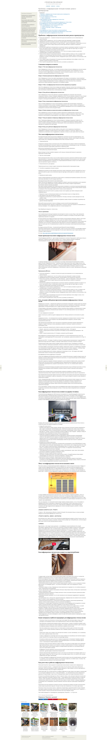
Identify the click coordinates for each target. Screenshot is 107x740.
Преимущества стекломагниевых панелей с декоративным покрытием (28, 17)
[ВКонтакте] (43, 699)
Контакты (43, 736)
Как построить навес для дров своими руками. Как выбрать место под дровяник (28, 21)
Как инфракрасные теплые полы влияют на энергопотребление (53, 30)
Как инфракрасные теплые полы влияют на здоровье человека (53, 23)
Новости (53, 6)
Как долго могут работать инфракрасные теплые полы (51, 32)
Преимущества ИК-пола (46, 20)
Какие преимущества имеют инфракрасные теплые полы (52, 19)
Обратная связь (65, 736)
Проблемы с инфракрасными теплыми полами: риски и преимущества (55, 14)
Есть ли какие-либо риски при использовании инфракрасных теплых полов (55, 22)
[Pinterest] (53, 699)
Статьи (58, 6)
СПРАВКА (43, 28)
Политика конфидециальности (46, 737)
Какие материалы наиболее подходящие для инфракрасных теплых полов (55, 31)
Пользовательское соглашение (49, 736)
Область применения (45, 18)
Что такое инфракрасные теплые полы (48, 16)
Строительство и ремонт (53, 2)
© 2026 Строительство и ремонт (26, 736)
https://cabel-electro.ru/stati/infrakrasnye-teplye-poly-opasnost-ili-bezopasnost (58, 233)
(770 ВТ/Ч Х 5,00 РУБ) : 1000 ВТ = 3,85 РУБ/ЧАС (51, 27)
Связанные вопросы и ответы (46, 15)
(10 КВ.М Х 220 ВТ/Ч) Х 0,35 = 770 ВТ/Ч (49, 26)
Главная (48, 6)
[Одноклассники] (62, 699)
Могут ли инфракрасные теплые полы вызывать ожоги (51, 24)
